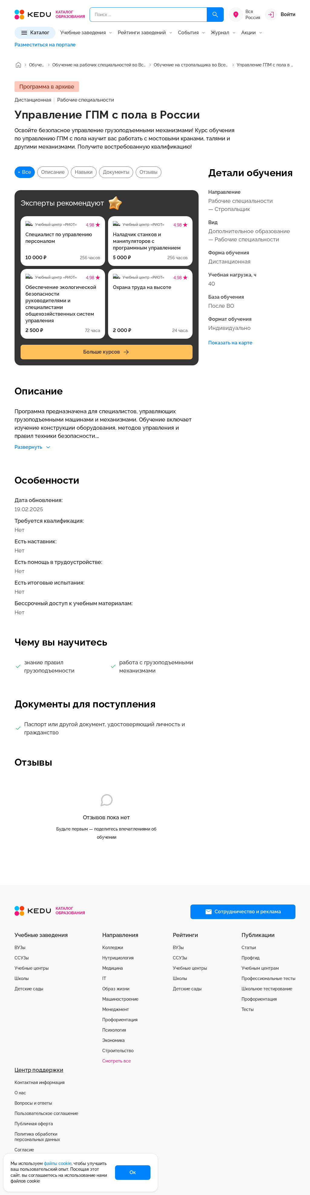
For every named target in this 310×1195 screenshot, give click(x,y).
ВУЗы (20, 947)
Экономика (113, 1040)
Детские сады (29, 988)
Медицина (112, 968)
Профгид (250, 957)
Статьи (249, 947)
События (188, 32)
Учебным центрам (260, 968)
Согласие (24, 1149)
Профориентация (119, 1019)
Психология (114, 1030)
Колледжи (112, 947)
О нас (20, 1092)
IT (104, 978)
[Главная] (18, 65)
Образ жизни (115, 988)
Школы (22, 978)
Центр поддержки (39, 1070)
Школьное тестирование (267, 988)
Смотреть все (116, 1061)
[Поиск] (215, 14)
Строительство (118, 1050)
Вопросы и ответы (33, 1103)
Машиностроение (120, 999)
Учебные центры (32, 968)
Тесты (248, 1009)
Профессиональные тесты (268, 978)
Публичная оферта (34, 1123)
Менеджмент (115, 1009)
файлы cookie (57, 1163)
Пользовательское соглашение (46, 1113)
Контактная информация (39, 1082)
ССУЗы (22, 957)
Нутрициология (118, 957)
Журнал (220, 32)
